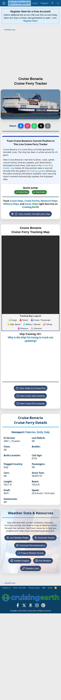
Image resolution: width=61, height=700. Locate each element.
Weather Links (32, 568)
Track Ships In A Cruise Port (32, 388)
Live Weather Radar (19, 537)
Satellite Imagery (21, 560)
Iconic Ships (31, 203)
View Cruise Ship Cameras (32, 396)
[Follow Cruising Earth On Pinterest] (43, 606)
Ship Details (40, 192)
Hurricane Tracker (46, 537)
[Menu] (4, 3)
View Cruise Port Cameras (32, 403)
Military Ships (11, 203)
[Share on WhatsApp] (34, 125)
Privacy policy (34, 588)
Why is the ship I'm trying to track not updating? (30, 339)
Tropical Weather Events (32, 553)
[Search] (57, 3)
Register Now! (30, 21)
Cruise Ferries (32, 200)
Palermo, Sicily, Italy (37, 432)
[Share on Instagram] (27, 125)
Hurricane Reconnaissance (32, 545)
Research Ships (49, 200)
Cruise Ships (16, 200)
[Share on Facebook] (21, 125)
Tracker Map (23, 192)
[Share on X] (41, 125)
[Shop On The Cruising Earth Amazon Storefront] (30, 606)
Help (44, 588)
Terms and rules (19, 588)
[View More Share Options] (48, 125)
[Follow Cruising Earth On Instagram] (37, 606)
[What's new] (52, 3)
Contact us (6, 588)
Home (50, 588)
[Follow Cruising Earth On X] (24, 606)
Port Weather (45, 560)
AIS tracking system (35, 171)
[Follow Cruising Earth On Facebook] (18, 606)
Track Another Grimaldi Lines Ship (34, 214)
